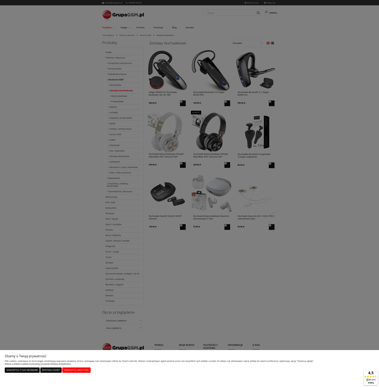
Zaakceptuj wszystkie (76, 370)
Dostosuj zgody (51, 370)
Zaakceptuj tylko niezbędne (22, 370)
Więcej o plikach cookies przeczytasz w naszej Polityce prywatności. (38, 363)
